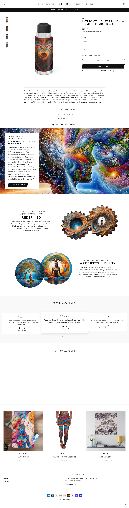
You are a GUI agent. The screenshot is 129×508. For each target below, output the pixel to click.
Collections (81, 4)
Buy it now (103, 66)
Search (6, 478)
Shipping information (64, 110)
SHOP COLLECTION (23, 461)
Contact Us (7, 481)
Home (41, 4)
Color (85, 37)
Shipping (84, 31)
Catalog (50, 4)
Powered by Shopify (64, 499)
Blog (92, 4)
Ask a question (64, 119)
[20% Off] (105, 431)
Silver (85, 41)
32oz (85, 50)
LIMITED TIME (64, 461)
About (5, 476)
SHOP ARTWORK (106, 461)
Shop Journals (18, 184)
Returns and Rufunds (64, 114)
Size (84, 46)
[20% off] (23, 431)
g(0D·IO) (64, 4)
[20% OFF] (64, 431)
